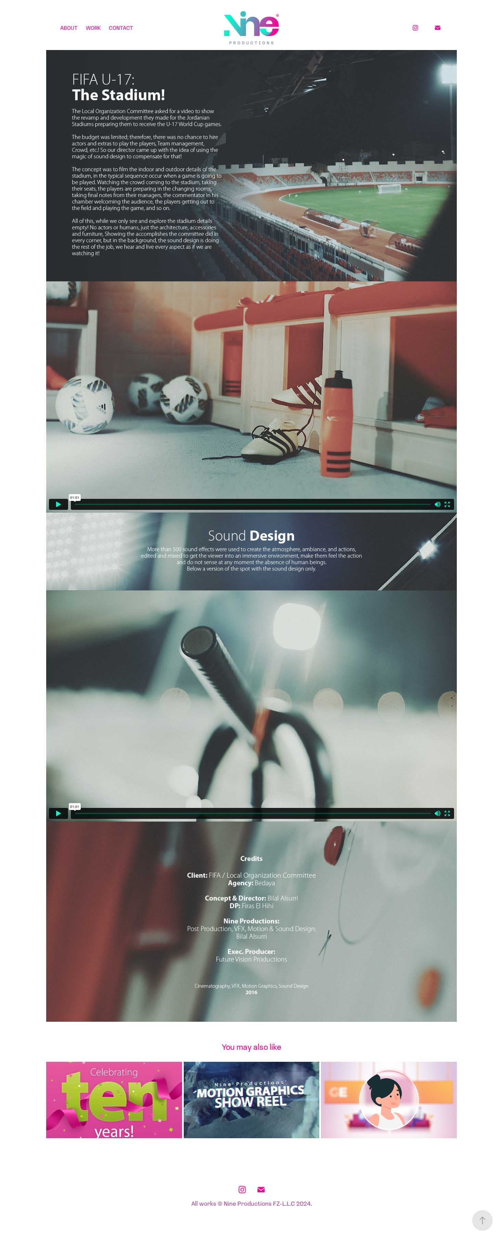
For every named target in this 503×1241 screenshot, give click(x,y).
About (69, 27)
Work (93, 27)
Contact (121, 27)
